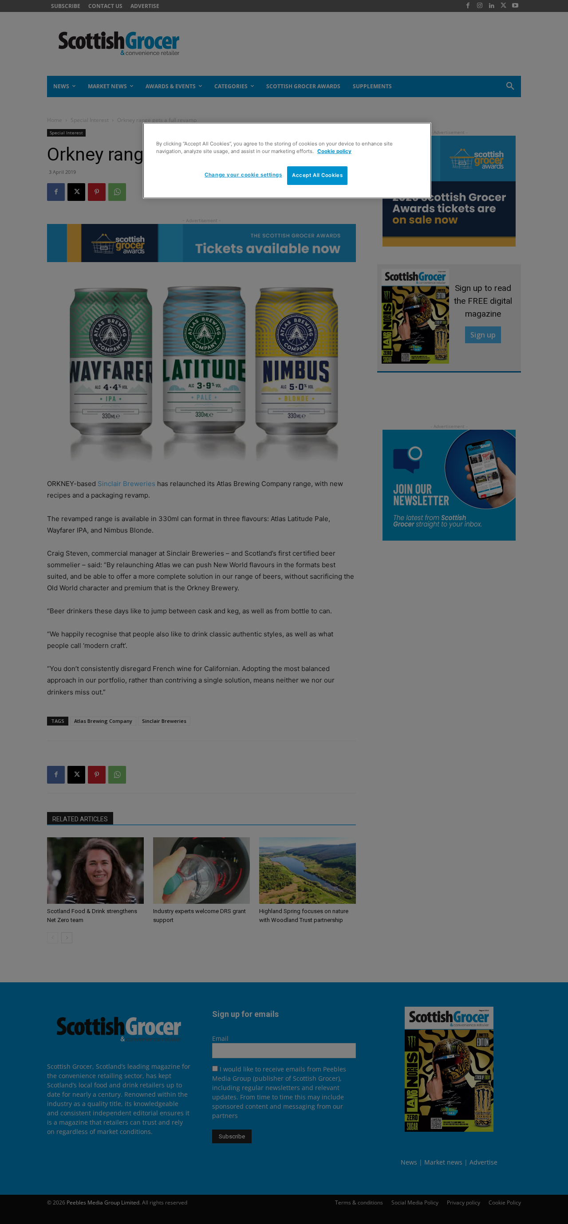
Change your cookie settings (243, 175)
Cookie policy (334, 151)
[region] (287, 160)
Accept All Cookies (317, 175)
